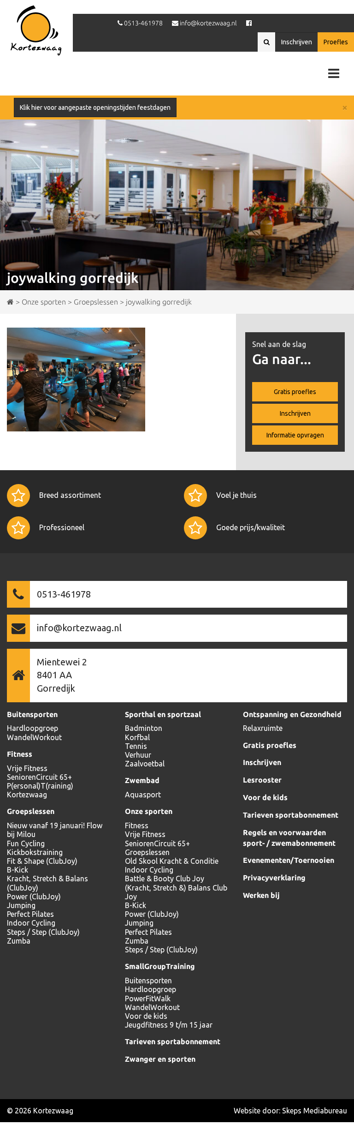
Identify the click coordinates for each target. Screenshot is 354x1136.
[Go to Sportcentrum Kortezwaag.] (10, 302)
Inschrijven (296, 42)
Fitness (19, 754)
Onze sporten (148, 811)
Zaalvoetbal (145, 763)
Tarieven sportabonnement (172, 1041)
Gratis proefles (295, 391)
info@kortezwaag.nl (79, 627)
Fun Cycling (26, 843)
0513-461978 (64, 594)
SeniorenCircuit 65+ (39, 777)
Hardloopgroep (32, 728)
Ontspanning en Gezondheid (292, 714)
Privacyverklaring (274, 877)
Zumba (18, 941)
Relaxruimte (263, 728)
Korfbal (137, 737)
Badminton (143, 728)
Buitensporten (32, 714)
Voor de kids (146, 1016)
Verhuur (138, 755)
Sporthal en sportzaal (163, 714)
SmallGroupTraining (160, 966)
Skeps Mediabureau (314, 1110)
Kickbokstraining (35, 852)
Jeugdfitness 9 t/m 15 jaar (168, 1025)
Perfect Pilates (30, 914)
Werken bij (261, 895)
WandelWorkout (34, 737)
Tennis (136, 746)
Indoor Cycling (31, 923)
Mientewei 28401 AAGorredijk (62, 675)
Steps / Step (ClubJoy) (43, 932)
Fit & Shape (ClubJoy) (42, 861)
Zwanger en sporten (160, 1059)
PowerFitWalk (148, 998)
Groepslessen (30, 811)
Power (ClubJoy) (34, 896)
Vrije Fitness (27, 768)
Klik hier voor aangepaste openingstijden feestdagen (95, 107)
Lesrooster (262, 780)
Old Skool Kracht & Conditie (171, 861)
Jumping (21, 905)
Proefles (336, 42)
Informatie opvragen (295, 435)
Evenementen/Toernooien (288, 860)
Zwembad (142, 780)
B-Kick (17, 870)
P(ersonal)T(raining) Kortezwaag (40, 790)
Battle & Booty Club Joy (164, 878)
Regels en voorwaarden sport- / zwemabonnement (289, 837)
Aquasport (143, 794)
